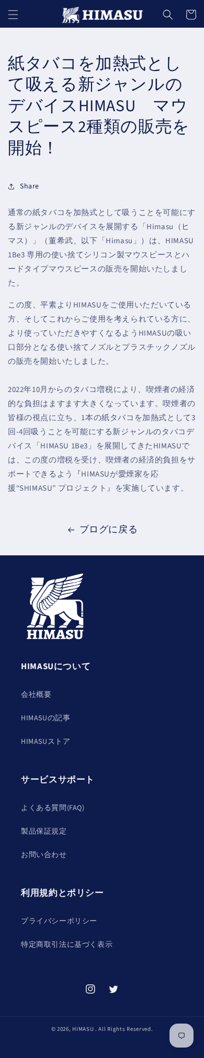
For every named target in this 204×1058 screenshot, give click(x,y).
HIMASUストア (45, 741)
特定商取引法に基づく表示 (66, 945)
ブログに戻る (109, 529)
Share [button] (29, 186)
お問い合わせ (44, 855)
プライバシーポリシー (59, 921)
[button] (13, 14)
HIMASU (83, 1029)
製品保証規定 (44, 831)
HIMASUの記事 (45, 718)
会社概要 (36, 695)
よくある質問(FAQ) (53, 808)
